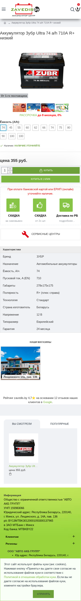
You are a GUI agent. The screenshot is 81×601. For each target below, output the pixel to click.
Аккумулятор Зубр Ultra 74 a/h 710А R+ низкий (23, 466)
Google (47, 402)
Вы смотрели (22, 423)
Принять (44, 594)
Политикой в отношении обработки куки (30, 577)
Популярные (59, 423)
